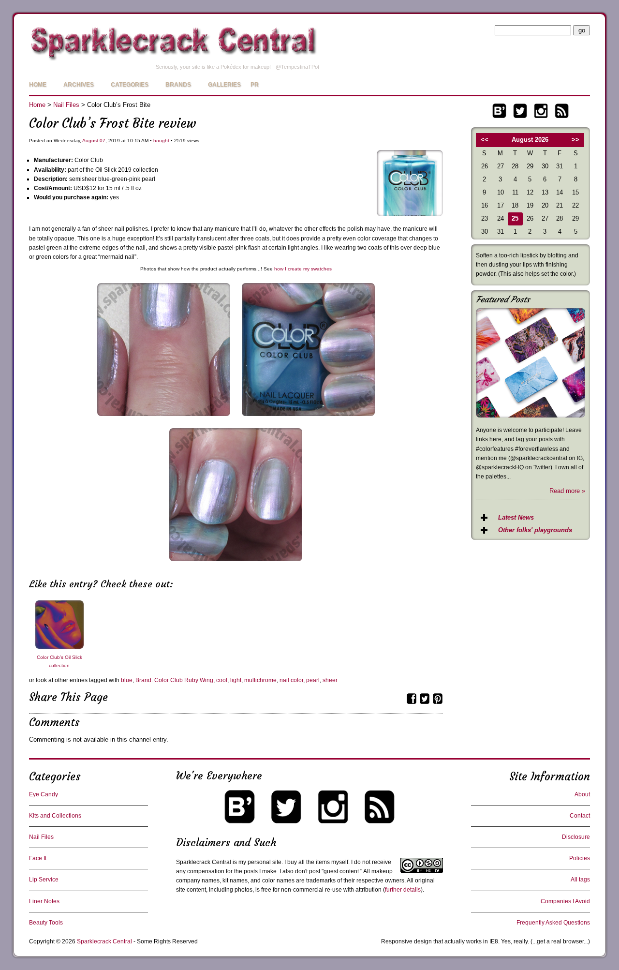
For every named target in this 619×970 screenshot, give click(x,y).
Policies (579, 858)
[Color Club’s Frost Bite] (410, 214)
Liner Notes (44, 901)
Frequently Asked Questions (553, 922)
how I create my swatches (303, 268)
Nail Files (66, 104)
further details (403, 889)
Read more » (567, 490)
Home (37, 84)
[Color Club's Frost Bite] (308, 418)
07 (102, 140)
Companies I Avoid (565, 901)
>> (575, 139)
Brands (178, 84)
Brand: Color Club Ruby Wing (174, 680)
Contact (580, 815)
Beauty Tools (46, 922)
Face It (37, 858)
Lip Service (44, 879)
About (582, 794)
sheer (330, 680)
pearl (313, 680)
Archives (78, 84)
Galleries (224, 84)
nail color (291, 680)
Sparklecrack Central (104, 941)
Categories (129, 84)
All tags (580, 879)
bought (161, 140)
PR (255, 84)
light (235, 680)
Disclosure (576, 837)
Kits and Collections (55, 815)
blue (127, 680)
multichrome (260, 680)
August (90, 140)
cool (221, 680)
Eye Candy (43, 794)
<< (484, 139)
